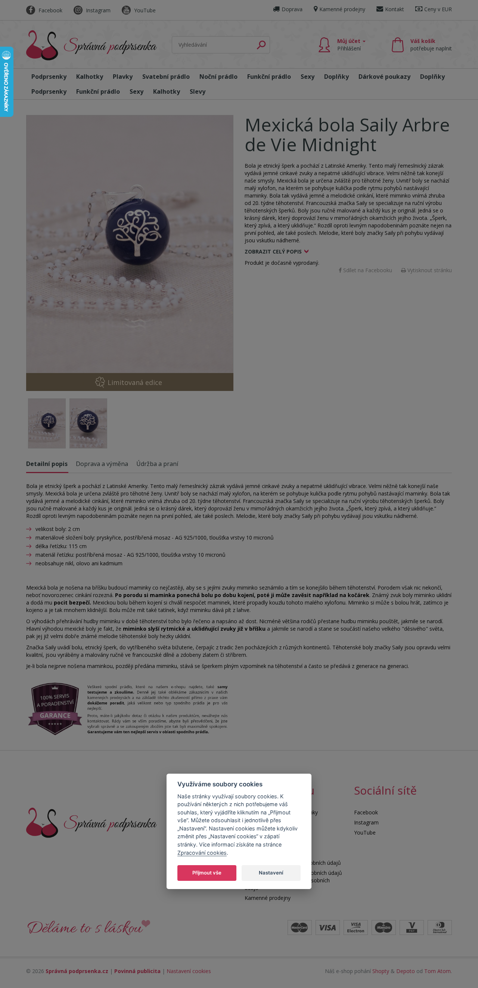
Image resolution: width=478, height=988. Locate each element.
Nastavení (271, 873)
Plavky (123, 76)
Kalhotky (89, 76)
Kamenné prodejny (342, 9)
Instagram (97, 10)
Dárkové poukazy (384, 76)
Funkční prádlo (269, 76)
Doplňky (336, 76)
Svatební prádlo (166, 76)
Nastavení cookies (189, 971)
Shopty (380, 971)
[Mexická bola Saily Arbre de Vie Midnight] (129, 253)
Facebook (49, 10)
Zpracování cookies (202, 852)
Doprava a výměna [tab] (102, 464)
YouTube (144, 10)
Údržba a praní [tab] (157, 464)
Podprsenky (48, 76)
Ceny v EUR (438, 9)
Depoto (405, 971)
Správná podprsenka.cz (77, 971)
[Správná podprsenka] (91, 822)
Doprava (292, 9)
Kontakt (394, 9)
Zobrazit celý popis (273, 251)
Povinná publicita (137, 971)
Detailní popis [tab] (47, 464)
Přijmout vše (206, 873)
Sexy (307, 76)
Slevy (197, 91)
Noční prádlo (218, 76)
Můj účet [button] (349, 44)
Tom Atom (437, 971)
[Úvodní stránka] (91, 45)
